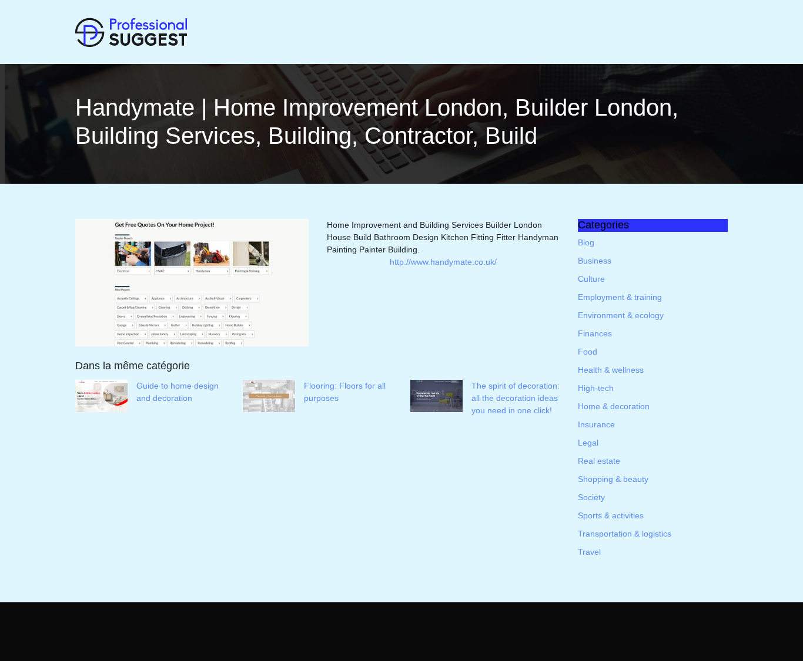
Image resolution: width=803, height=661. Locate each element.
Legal (588, 442)
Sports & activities (611, 515)
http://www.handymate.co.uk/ (443, 262)
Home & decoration (614, 406)
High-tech (596, 388)
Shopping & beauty (613, 479)
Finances (595, 333)
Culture (591, 279)
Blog (586, 242)
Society (591, 497)
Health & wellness (611, 370)
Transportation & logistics (624, 533)
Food (587, 351)
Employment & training (620, 297)
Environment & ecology (621, 315)
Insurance (596, 424)
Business (594, 260)
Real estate (599, 461)
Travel (589, 552)
